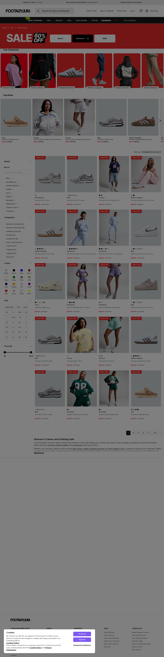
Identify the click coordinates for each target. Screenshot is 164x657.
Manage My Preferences (82, 645)
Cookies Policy (12, 643)
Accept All (82, 634)
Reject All (82, 639)
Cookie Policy (36, 648)
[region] (49, 641)
